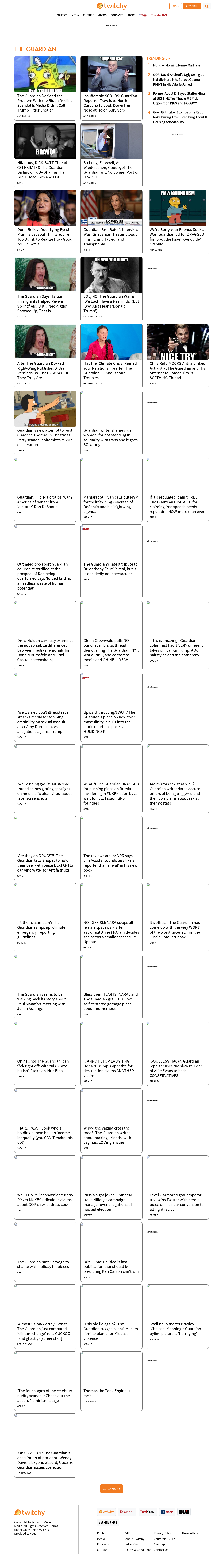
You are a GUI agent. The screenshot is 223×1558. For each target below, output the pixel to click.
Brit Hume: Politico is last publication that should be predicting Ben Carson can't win (111, 1267)
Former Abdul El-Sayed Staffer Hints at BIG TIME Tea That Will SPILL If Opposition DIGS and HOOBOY (179, 98)
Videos (102, 15)
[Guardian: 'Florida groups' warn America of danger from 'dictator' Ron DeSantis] (15, 459)
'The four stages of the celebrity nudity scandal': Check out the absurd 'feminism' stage (44, 1396)
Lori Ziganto (24, 1344)
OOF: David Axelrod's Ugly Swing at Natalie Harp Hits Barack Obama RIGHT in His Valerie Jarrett (178, 79)
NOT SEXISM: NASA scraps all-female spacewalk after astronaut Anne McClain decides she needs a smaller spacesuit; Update (111, 932)
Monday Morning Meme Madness (176, 65)
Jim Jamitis (89, 1401)
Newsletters (190, 1533)
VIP (127, 1533)
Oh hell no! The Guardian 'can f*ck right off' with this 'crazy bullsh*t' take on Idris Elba (43, 1066)
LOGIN (175, 6)
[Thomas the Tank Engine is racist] (82, 1353)
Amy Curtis (23, 116)
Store (131, 15)
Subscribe (192, 6)
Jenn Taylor (24, 1473)
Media (75, 15)
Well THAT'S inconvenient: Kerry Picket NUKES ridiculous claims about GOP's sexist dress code (45, 1200)
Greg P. (87, 947)
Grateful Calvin (92, 317)
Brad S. (154, 809)
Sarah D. (88, 1344)
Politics (61, 15)
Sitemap (159, 1544)
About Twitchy (134, 1539)
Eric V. (20, 250)
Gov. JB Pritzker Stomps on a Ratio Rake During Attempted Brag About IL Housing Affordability (180, 117)
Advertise (131, 1544)
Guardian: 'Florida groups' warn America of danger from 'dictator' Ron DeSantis (44, 502)
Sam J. (20, 183)
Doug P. (154, 661)
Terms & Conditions (138, 1550)
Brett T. (87, 250)
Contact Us (161, 1550)
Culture (88, 15)
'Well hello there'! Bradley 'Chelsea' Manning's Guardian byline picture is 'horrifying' (175, 1329)
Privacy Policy (163, 1533)
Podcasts (117, 15)
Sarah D (21, 450)
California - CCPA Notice (167, 1539)
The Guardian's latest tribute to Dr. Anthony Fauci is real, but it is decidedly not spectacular (110, 569)
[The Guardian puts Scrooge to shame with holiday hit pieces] (15, 1224)
